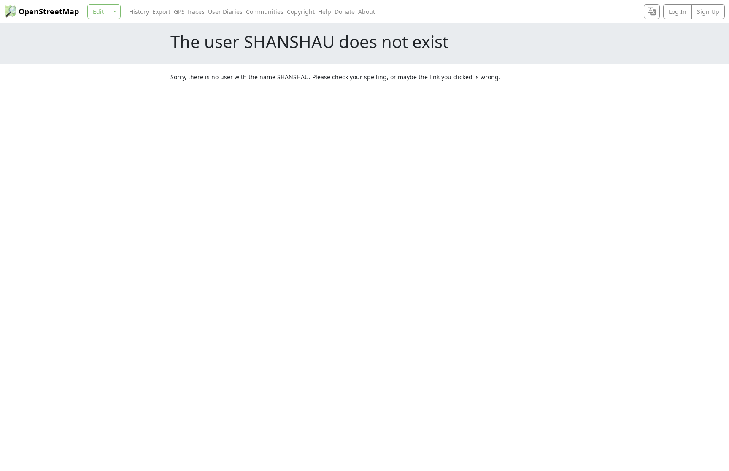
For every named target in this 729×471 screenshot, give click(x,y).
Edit (98, 12)
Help (324, 12)
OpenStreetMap (49, 11)
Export (161, 12)
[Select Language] (652, 11)
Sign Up (708, 12)
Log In (677, 12)
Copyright (301, 12)
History (139, 12)
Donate (345, 12)
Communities (265, 12)
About (366, 12)
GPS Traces (189, 12)
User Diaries (225, 12)
